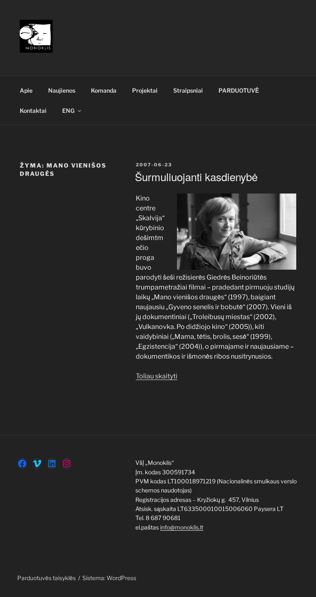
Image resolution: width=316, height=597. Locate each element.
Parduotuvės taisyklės (46, 577)
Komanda (103, 90)
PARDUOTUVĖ (238, 90)
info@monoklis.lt (181, 527)
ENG (68, 110)
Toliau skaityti (156, 376)
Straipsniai (188, 90)
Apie (26, 90)
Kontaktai (33, 110)
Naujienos (61, 90)
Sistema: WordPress (109, 577)
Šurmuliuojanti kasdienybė (196, 176)
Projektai (145, 90)
